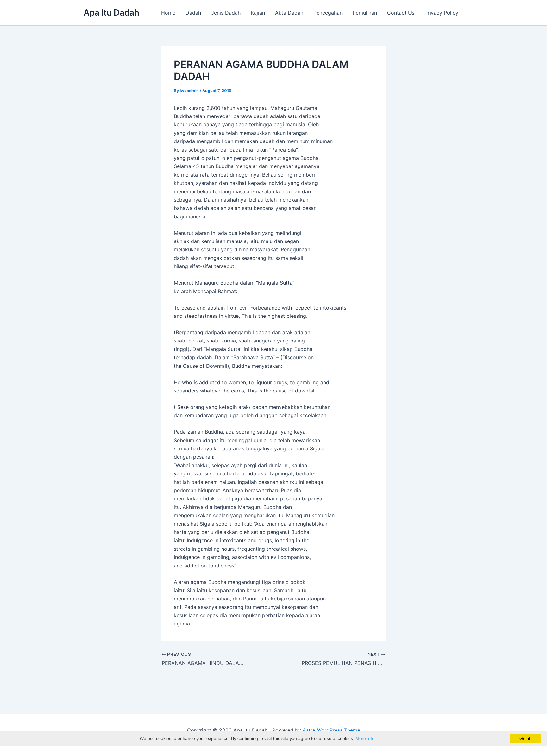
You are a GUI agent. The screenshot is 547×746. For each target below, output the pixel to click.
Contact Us (400, 12)
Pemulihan (365, 12)
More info (364, 738)
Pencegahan (328, 12)
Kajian (258, 12)
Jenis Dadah (226, 12)
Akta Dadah (289, 12)
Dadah (193, 12)
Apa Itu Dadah (111, 12)
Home (168, 12)
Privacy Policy (441, 12)
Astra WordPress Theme (331, 730)
